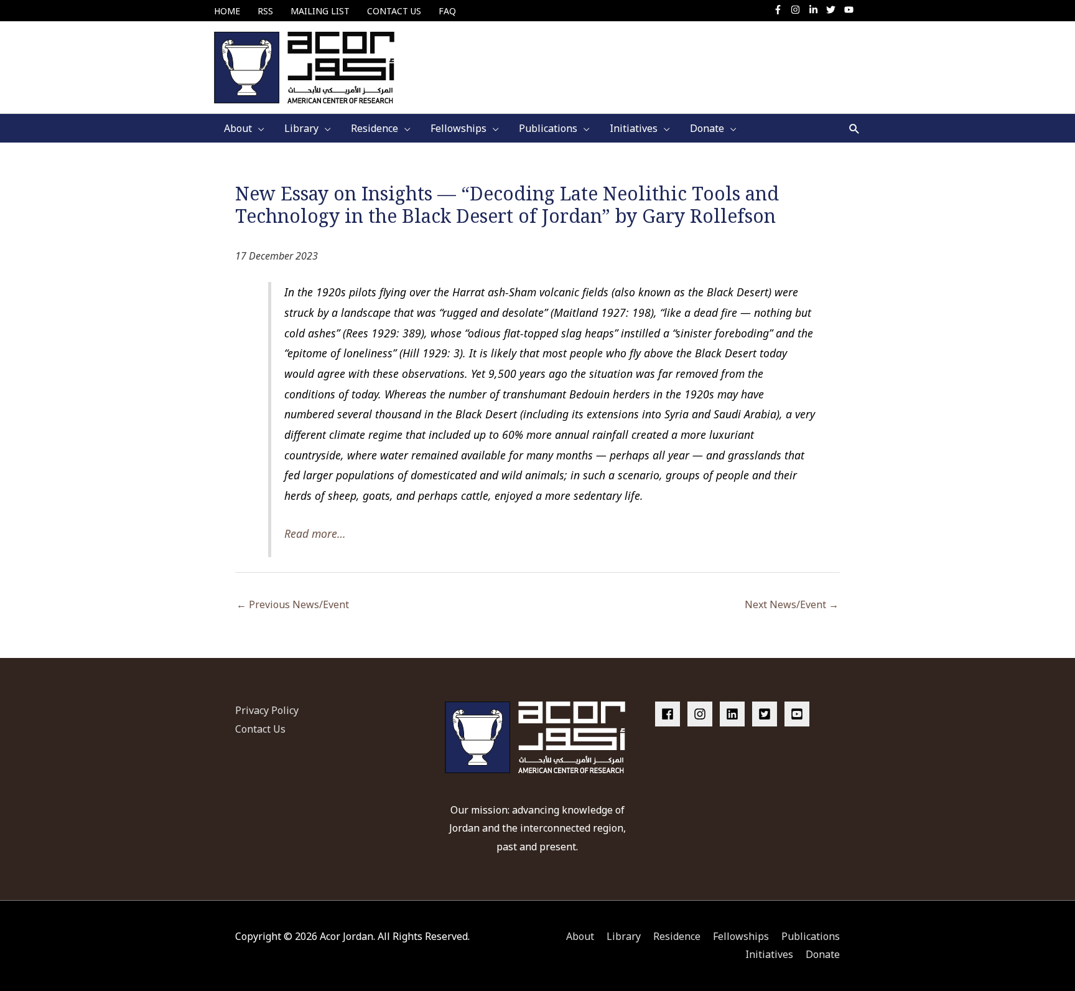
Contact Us (260, 729)
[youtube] (850, 9)
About (580, 936)
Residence (676, 936)
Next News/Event (792, 604)
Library (624, 936)
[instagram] (798, 9)
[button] (854, 128)
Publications (810, 936)
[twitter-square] (767, 714)
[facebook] (670, 714)
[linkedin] (735, 714)
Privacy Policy (267, 710)
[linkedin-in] (816, 9)
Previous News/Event (292, 604)
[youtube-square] (798, 714)
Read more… (315, 533)
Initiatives (769, 954)
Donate (823, 954)
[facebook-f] (781, 9)
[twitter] (834, 9)
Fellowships (741, 936)
